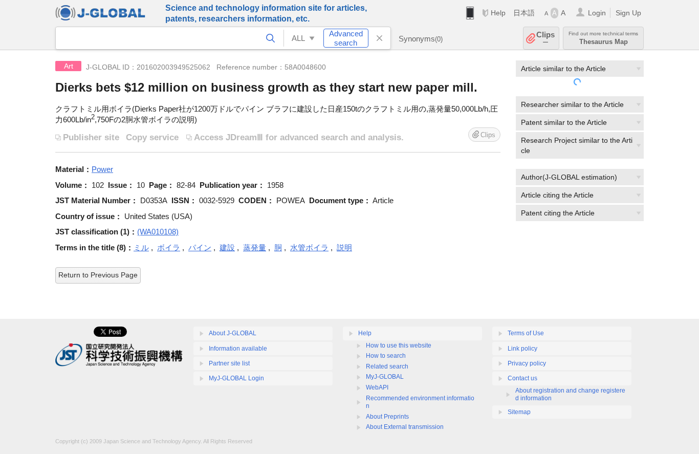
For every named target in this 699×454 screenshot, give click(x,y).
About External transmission (405, 426)
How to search (386, 355)
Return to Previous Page (98, 275)
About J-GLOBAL (232, 333)
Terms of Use (526, 333)
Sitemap (519, 412)
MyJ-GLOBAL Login (236, 378)
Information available (238, 348)
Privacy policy (527, 363)
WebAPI (377, 387)
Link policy (522, 348)
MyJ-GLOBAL (385, 376)
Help (498, 13)
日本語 (524, 13)
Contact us (522, 378)
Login (597, 13)
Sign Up (628, 13)
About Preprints (387, 416)
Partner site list (229, 363)
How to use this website (398, 345)
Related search (387, 366)
